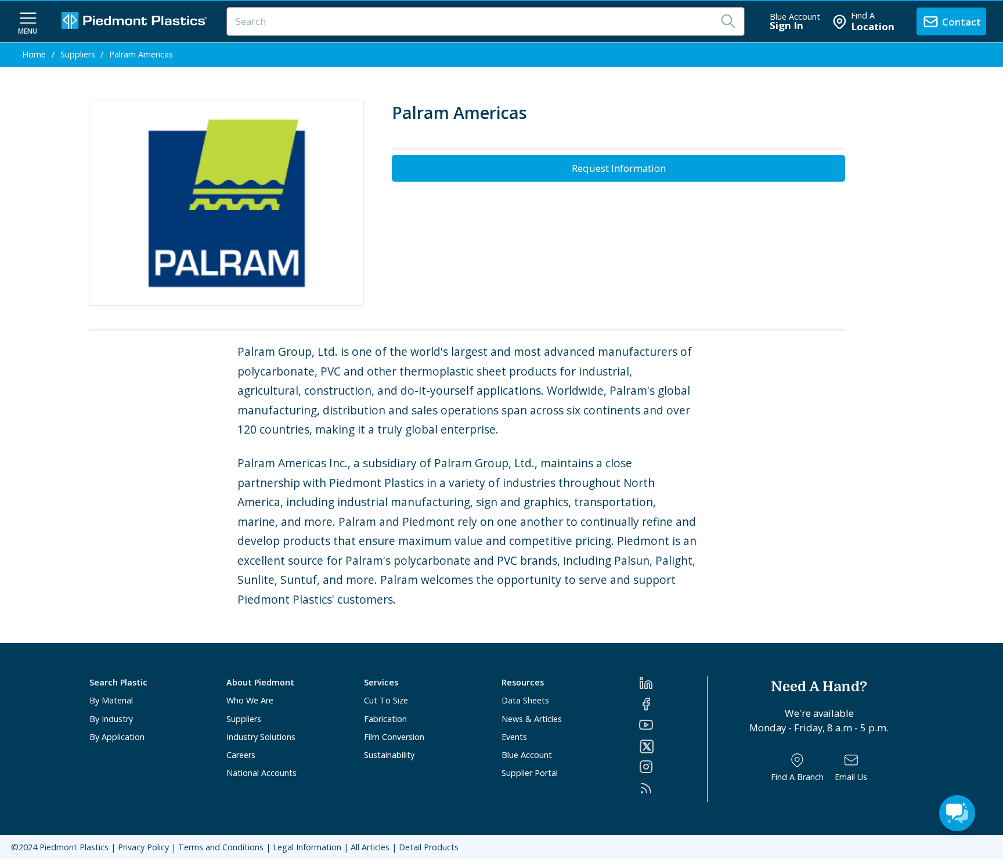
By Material (111, 700)
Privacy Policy (143, 847)
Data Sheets (525, 700)
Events (514, 736)
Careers (240, 754)
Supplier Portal (529, 772)
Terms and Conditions (221, 847)
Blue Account (526, 754)
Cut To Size (386, 700)
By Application (117, 736)
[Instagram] (673, 767)
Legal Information (307, 847)
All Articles (370, 847)
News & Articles (531, 718)
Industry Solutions (260, 736)
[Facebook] (673, 704)
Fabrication (385, 718)
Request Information (619, 168)
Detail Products (429, 847)
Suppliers (243, 718)
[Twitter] (673, 746)
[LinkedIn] (673, 683)
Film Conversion (394, 736)
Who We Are (249, 700)
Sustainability (389, 754)
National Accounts (261, 772)
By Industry (111, 718)
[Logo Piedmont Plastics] (136, 21)
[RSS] (673, 788)
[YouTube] (673, 725)
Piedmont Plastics (74, 847)
